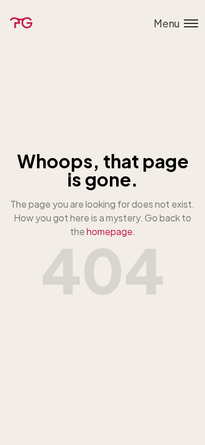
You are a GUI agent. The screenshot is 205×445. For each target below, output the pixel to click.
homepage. (111, 231)
